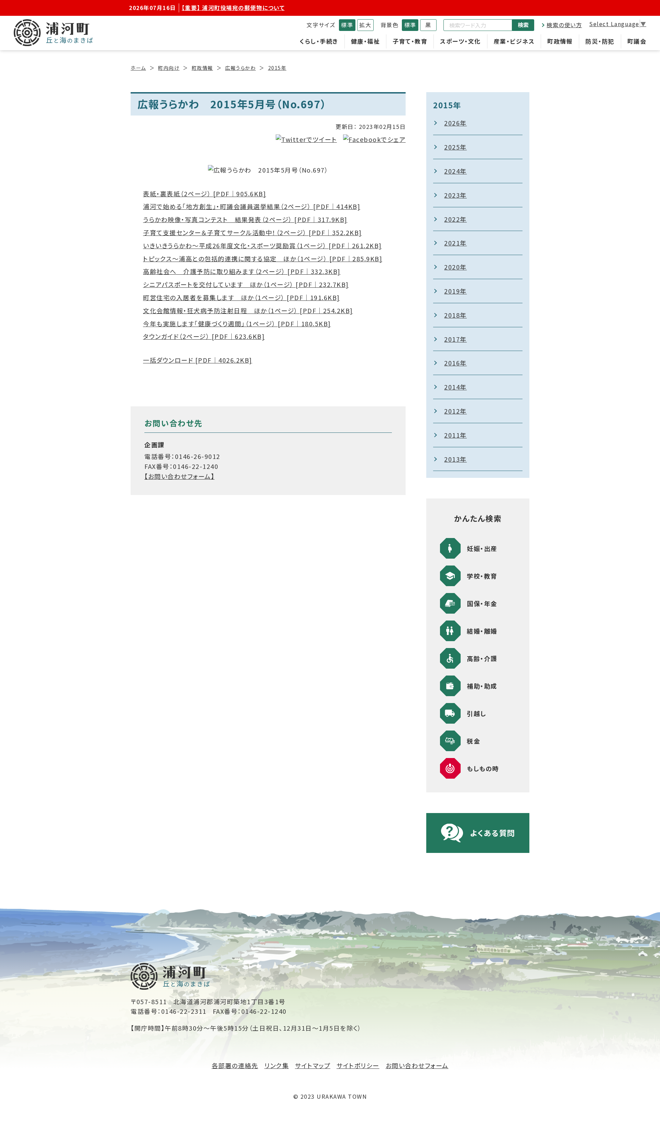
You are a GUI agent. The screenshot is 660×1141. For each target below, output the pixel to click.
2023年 (455, 194)
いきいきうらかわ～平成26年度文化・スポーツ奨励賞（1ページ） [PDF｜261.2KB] (262, 245)
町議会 (637, 41)
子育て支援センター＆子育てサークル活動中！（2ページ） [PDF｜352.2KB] (252, 232)
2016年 (455, 362)
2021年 (455, 242)
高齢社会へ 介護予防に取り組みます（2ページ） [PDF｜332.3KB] (242, 271)
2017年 (455, 338)
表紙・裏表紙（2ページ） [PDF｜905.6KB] (204, 193)
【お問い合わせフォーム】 (179, 476)
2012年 (455, 410)
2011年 (455, 434)
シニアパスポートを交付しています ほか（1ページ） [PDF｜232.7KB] (246, 284)
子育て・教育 (410, 41)
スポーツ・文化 (460, 41)
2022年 (455, 219)
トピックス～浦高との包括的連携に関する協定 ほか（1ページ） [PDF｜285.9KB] (262, 258)
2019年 (455, 290)
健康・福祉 (365, 41)
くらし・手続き (319, 41)
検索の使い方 (564, 25)
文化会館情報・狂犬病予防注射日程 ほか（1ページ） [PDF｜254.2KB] (248, 310)
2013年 (455, 458)
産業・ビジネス (514, 41)
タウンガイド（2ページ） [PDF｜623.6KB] (204, 336)
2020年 (455, 266)
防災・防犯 (600, 41)
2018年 (455, 314)
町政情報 (560, 41)
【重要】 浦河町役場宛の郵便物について (233, 7)
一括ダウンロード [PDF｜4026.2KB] (197, 359)
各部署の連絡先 (235, 1065)
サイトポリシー (358, 1065)
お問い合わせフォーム (417, 1065)
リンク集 (276, 1065)
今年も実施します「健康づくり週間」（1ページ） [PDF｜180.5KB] (237, 323)
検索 (523, 25)
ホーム (138, 67)
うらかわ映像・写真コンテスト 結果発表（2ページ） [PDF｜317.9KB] (245, 219)
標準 (347, 25)
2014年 (455, 386)
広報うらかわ (240, 67)
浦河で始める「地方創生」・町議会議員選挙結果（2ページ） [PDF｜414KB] (251, 206)
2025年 (455, 146)
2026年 (455, 122)
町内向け (168, 67)
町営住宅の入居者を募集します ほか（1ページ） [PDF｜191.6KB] (241, 297)
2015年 (277, 67)
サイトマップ (312, 1065)
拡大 (365, 25)
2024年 (455, 170)
